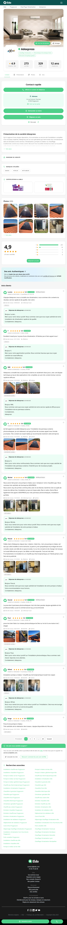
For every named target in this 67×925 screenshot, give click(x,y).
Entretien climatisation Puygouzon (13, 816)
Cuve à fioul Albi (40, 816)
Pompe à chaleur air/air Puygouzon (14, 775)
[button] (63, 291)
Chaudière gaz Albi (40, 785)
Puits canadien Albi (40, 826)
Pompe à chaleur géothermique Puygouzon (16, 782)
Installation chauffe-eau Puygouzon (14, 769)
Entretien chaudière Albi (42, 801)
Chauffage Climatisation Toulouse (45, 829)
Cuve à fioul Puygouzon (10, 826)
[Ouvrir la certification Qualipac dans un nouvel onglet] (18, 187)
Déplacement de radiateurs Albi (44, 813)
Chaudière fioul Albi (41, 788)
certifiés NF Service (48, 276)
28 (43, 739)
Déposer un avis (34, 117)
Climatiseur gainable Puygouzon (13, 804)
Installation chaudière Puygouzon (13, 772)
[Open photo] (9, 388)
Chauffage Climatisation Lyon (44, 838)
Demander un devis (35, 111)
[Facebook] (38, 122)
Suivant (49, 739)
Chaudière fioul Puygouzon (11, 797)
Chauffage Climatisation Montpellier (46, 841)
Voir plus (9, 149)
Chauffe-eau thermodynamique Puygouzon (16, 785)
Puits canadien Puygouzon (11, 837)
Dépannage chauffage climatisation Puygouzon (17, 829)
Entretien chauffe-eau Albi (42, 804)
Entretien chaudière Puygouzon (12, 810)
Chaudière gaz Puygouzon (11, 794)
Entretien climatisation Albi (43, 807)
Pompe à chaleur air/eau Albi (43, 769)
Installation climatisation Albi (43, 779)
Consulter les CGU (12, 757)
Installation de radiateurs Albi (44, 810)
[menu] (61, 3)
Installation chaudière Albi (11, 843)
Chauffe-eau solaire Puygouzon (12, 807)
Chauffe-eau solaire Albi (42, 797)
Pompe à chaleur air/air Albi (11, 846)
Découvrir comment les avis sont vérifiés (34, 757)
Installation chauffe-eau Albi (11, 840)
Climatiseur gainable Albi (42, 794)
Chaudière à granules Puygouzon (13, 791)
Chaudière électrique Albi (42, 791)
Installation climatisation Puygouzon (14, 788)
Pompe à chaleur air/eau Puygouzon (14, 779)
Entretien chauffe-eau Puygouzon (13, 813)
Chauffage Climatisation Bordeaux (45, 832)
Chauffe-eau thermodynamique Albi (45, 775)
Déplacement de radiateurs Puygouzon (15, 822)
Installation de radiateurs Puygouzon (14, 819)
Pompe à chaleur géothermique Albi (46, 772)
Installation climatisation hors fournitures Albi (48, 822)
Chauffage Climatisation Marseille (45, 835)
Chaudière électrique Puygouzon (13, 801)
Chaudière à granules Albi (42, 782)
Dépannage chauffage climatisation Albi (47, 819)
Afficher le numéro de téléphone (35, 90)
